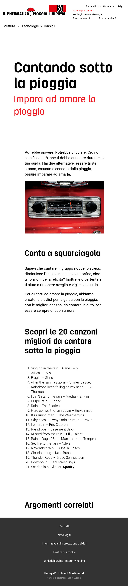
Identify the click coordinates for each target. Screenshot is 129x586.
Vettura (107, 6)
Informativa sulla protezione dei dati (64, 543)
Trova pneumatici (81, 18)
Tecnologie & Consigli (83, 10)
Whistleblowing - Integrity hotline (64, 560)
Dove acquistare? (107, 18)
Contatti (64, 526)
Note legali (64, 535)
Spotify (68, 467)
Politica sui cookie (64, 552)
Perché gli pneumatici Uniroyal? (88, 14)
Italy (120, 6)
